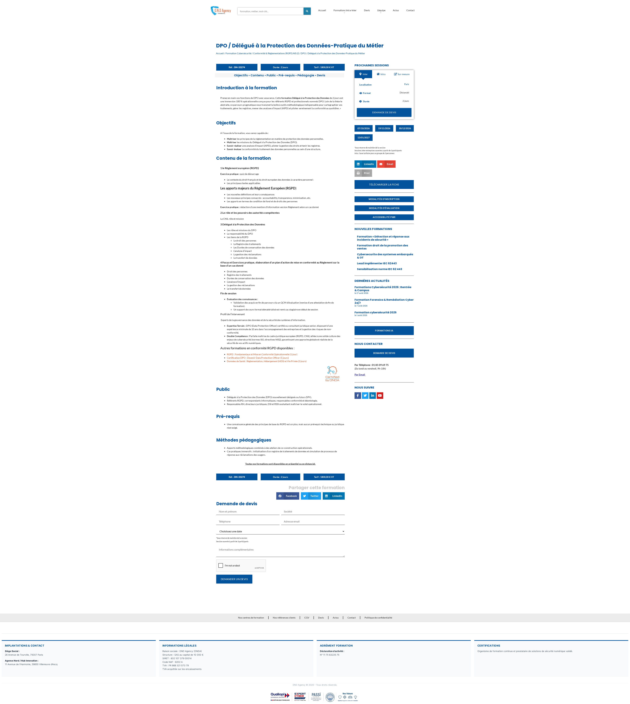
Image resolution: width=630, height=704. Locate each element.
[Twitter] (365, 395)
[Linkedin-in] (372, 395)
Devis (367, 10)
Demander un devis (234, 579)
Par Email (360, 374)
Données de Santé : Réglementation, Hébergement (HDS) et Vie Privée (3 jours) (266, 361)
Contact (410, 10)
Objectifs (241, 75)
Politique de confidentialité (378, 617)
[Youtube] (380, 395)
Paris (406, 84)
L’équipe (381, 10)
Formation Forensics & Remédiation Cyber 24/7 (384, 301)
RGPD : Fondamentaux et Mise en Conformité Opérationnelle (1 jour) (262, 354)
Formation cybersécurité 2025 (376, 312)
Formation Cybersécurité (238, 53)
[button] (287, 496)
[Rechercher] (307, 11)
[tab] (363, 74)
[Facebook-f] (358, 395)
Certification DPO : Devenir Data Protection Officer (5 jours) (258, 357)
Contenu (257, 75)
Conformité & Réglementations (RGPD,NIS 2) (276, 53)
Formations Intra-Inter (345, 10)
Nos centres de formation (251, 617)
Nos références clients (284, 617)
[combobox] (271, 11)
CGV (306, 617)
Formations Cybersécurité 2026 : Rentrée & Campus (383, 288)
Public (271, 75)
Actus (396, 10)
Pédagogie (305, 75)
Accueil (322, 10)
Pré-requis (287, 75)
